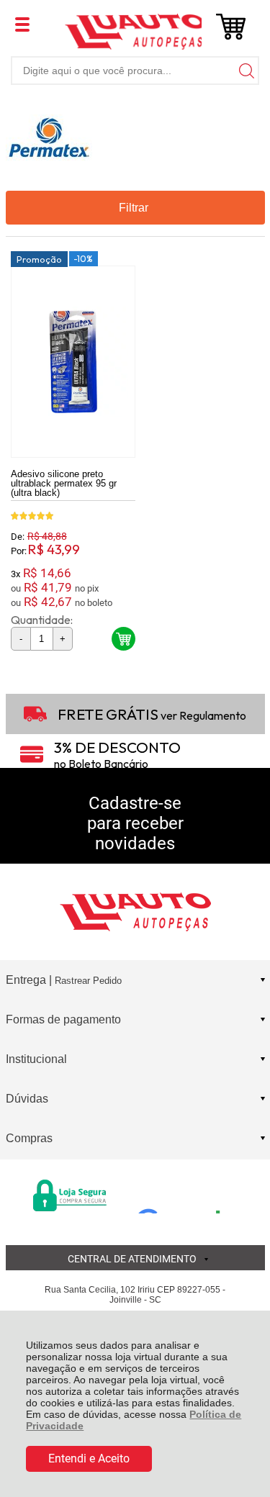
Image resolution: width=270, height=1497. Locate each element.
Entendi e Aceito (89, 1458)
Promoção (39, 259)
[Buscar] (245, 70)
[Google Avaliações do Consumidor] (184, 1194)
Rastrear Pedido (88, 980)
